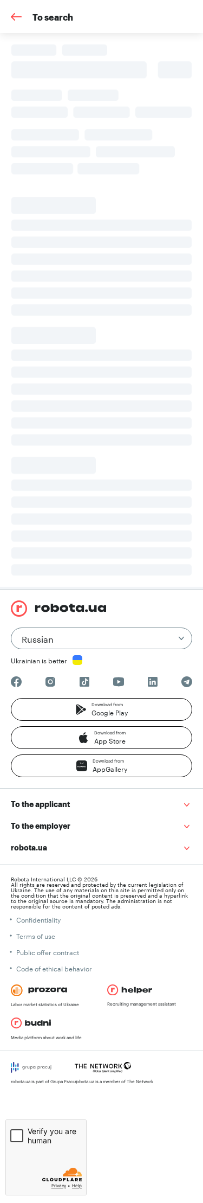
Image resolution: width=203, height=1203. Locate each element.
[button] (101, 709)
